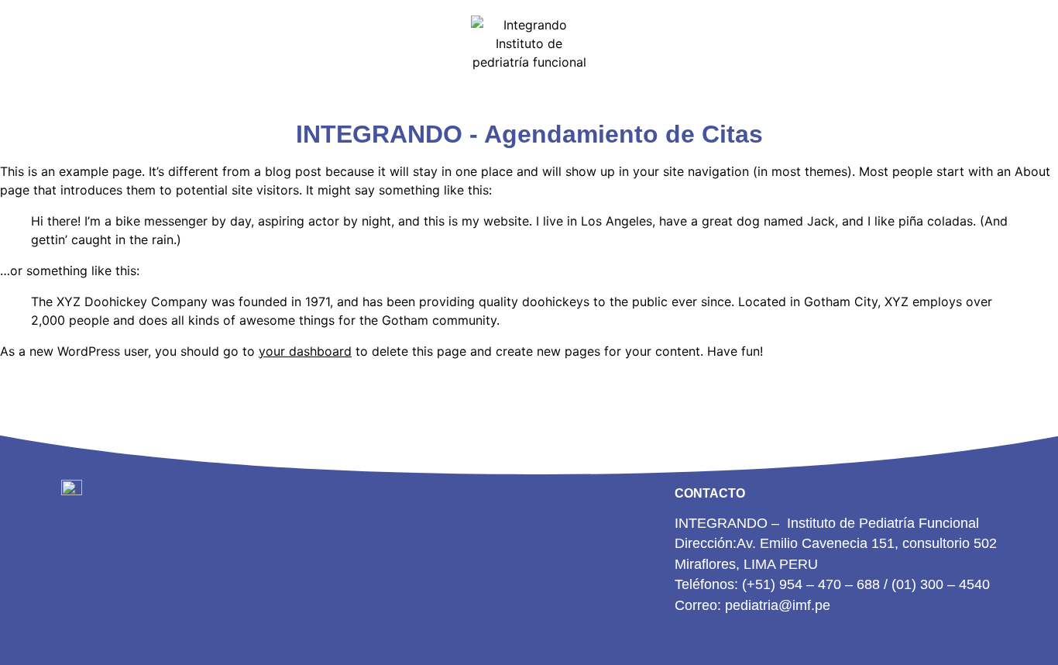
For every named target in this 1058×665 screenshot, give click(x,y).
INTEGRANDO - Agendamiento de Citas (529, 134)
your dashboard (305, 351)
